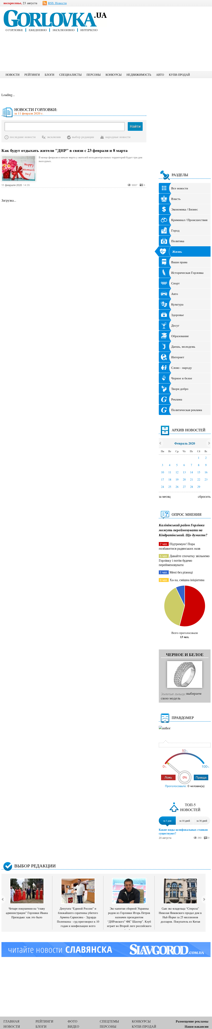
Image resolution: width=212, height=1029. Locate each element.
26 (177, 487)
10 (162, 472)
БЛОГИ (49, 75)
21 (191, 479)
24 (162, 487)
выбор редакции (83, 137)
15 (198, 472)
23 (206, 479)
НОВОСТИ (12, 75)
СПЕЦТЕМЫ (109, 1021)
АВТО (160, 75)
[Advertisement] (164, 38)
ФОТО (72, 1021)
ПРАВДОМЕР (183, 717)
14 (191, 472)
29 (198, 487)
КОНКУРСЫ (114, 75)
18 (169, 479)
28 (191, 487)
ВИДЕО (73, 1026)
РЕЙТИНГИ (32, 75)
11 (169, 472)
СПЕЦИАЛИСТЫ (70, 75)
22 (198, 479)
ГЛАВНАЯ (11, 1021)
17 (162, 479)
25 (169, 487)
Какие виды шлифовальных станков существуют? (183, 831)
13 (184, 472)
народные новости (117, 137)
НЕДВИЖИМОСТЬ (138, 75)
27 (184, 487)
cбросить (204, 496)
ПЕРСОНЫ (94, 75)
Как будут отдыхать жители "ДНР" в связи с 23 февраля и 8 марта (64, 150)
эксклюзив (54, 137)
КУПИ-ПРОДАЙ (179, 75)
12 (177, 472)
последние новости (23, 137)
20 (184, 479)
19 (177, 479)
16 (206, 472)
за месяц (165, 496)
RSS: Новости (57, 3)
